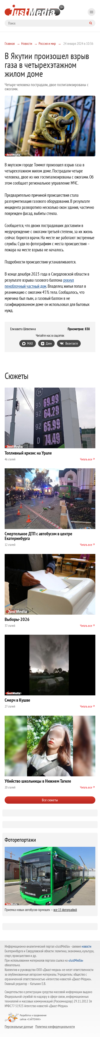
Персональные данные (19, 1026)
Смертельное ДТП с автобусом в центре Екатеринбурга (38, 536)
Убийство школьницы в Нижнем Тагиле (38, 781)
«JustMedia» (75, 960)
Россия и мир (47, 43)
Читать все (86, 459)
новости (86, 946)
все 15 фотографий (65, 909)
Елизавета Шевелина (23, 329)
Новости (26, 43)
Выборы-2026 (17, 619)
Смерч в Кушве (17, 700)
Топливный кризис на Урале (28, 453)
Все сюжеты (50, 800)
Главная (10, 43)
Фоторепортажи (20, 839)
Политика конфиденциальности (55, 1026)
